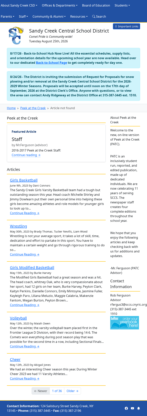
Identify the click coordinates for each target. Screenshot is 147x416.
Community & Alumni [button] (48, 16)
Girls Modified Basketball (32, 267)
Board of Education (96, 5)
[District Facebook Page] (126, 408)
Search (100, 16)
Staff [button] (22, 16)
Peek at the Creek (33, 108)
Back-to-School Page (51, 63)
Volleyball (18, 318)
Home (11, 108)
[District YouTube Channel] (132, 408)
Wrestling (18, 226)
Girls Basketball (24, 180)
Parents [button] (6, 16)
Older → (72, 391)
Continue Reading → (24, 213)
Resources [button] (77, 16)
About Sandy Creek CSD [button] (18, 5)
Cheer (15, 359)
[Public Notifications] (138, 408)
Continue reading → (26, 155)
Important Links (127, 26)
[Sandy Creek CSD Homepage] (16, 35)
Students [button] (121, 5)
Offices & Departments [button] (58, 5)
